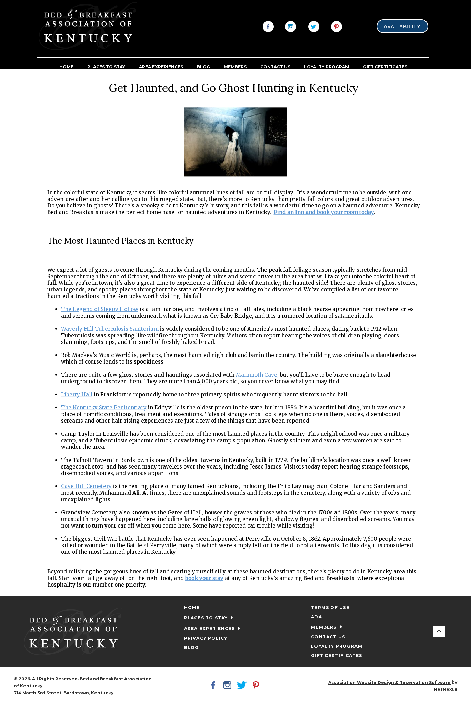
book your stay (204, 577)
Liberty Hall (76, 394)
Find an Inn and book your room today (324, 212)
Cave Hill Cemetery (86, 486)
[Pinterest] (336, 26)
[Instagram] (291, 26)
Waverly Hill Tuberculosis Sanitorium (110, 328)
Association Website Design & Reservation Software (389, 682)
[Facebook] (268, 26)
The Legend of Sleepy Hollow (99, 309)
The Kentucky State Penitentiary (104, 407)
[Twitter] (313, 26)
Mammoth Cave (256, 374)
